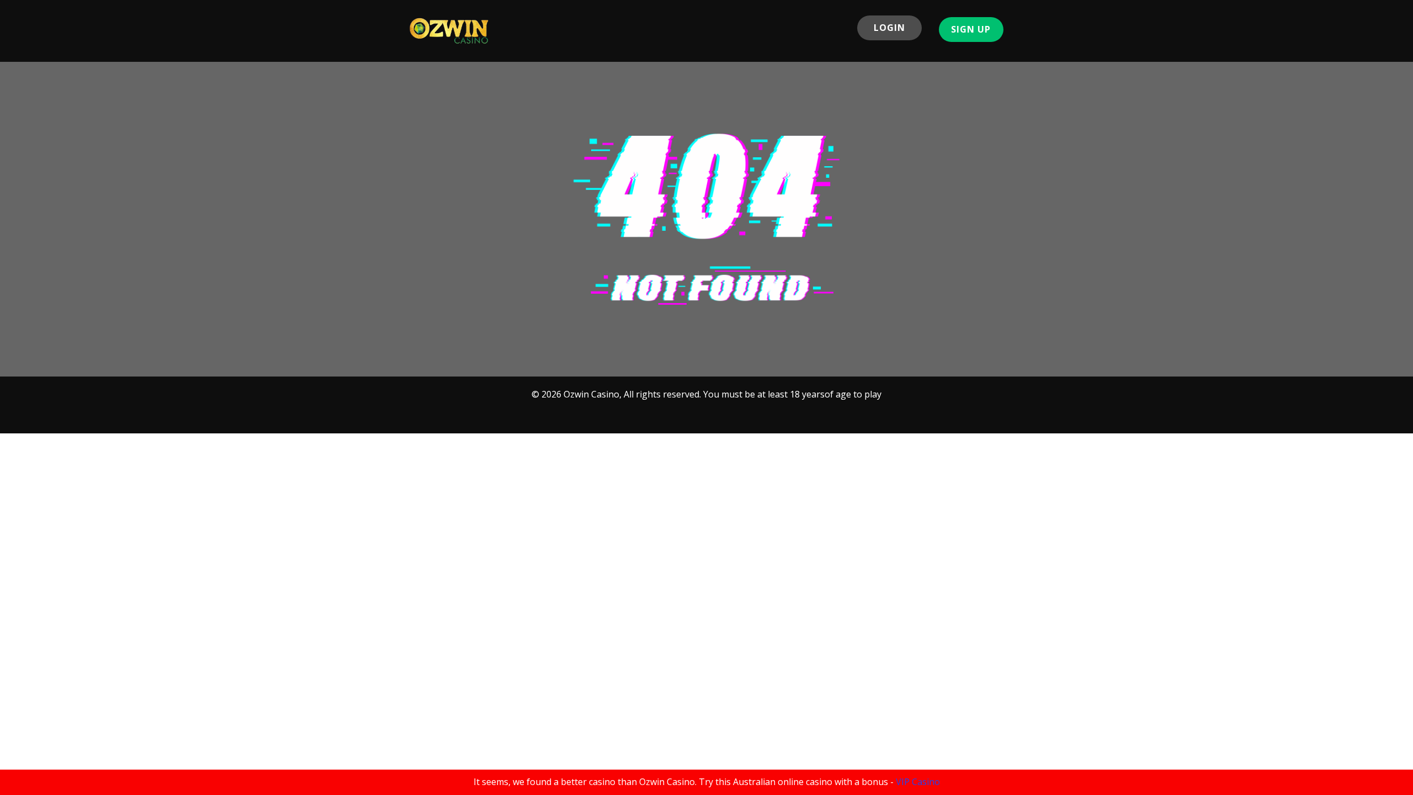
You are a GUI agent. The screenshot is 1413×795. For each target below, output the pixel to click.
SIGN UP (971, 29)
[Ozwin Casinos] (449, 31)
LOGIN (889, 28)
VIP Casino (918, 782)
